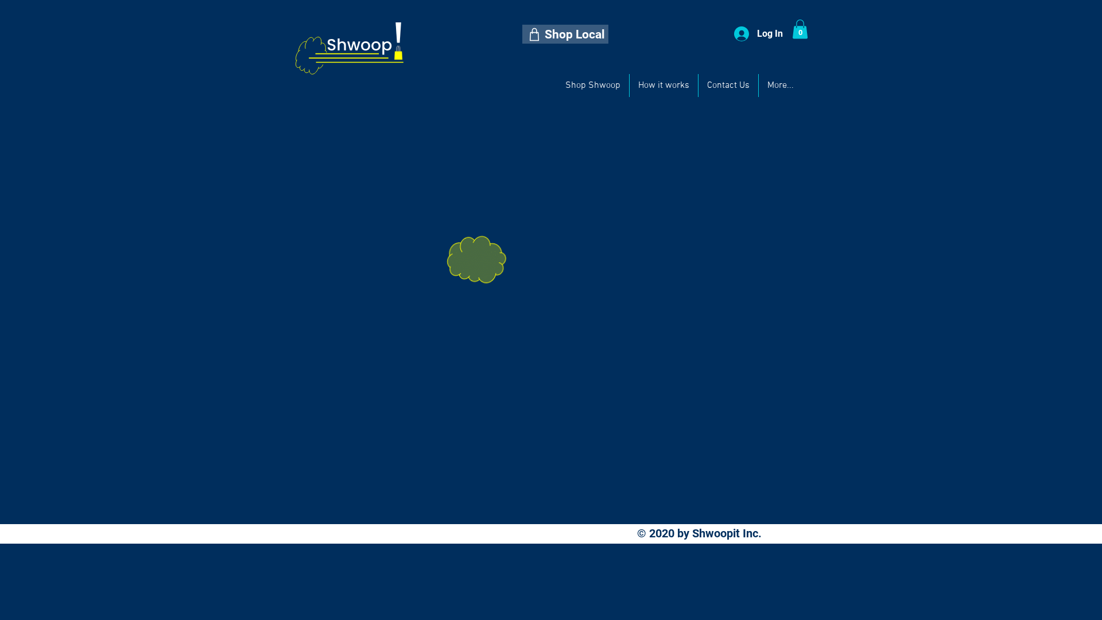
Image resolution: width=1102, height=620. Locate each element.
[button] (565, 34)
